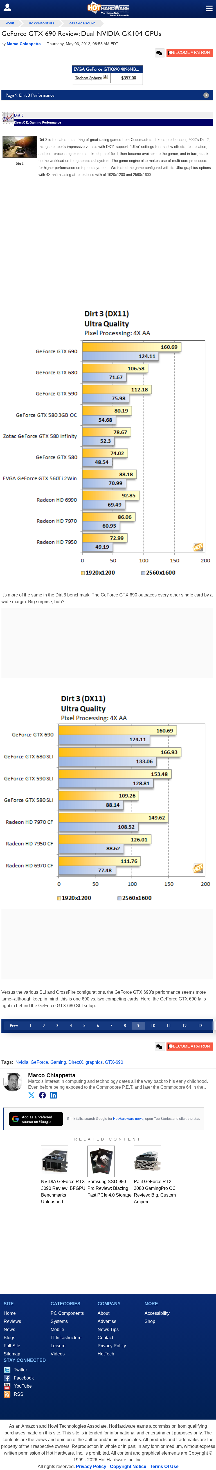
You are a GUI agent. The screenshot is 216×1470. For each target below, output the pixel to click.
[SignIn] (11, 7)
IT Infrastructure (66, 1337)
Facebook (24, 1378)
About (103, 1313)
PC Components (41, 23)
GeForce (39, 1062)
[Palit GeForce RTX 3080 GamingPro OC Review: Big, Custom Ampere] (147, 1161)
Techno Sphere (88, 77)
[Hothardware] (108, 8)
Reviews (12, 1321)
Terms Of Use (164, 1466)
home (10, 23)
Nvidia (21, 1062)
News (9, 1329)
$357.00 (128, 77)
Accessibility (157, 1313)
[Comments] (160, 52)
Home (10, 1313)
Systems (59, 1321)
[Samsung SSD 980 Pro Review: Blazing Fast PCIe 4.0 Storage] (101, 1161)
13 (200, 1025)
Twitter (20, 1369)
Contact (105, 1337)
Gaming (58, 1062)
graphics (94, 1062)
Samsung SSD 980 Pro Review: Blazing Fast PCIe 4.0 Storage (109, 1188)
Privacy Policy (112, 1345)
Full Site (12, 1345)
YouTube (23, 1386)
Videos (58, 1353)
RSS (18, 1394)
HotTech (106, 1353)
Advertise (107, 1321)
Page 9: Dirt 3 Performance (30, 95)
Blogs (9, 1337)
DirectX (75, 1062)
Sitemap (12, 1353)
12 (184, 1025)
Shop (150, 1321)
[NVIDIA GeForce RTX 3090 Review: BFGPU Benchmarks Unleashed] (54, 1161)
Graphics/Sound (82, 23)
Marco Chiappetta (51, 1075)
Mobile (57, 1329)
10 (153, 1025)
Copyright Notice (128, 1466)
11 (168, 1025)
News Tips (108, 1329)
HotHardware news (128, 1118)
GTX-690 (114, 1062)
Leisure (58, 1345)
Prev (14, 1025)
